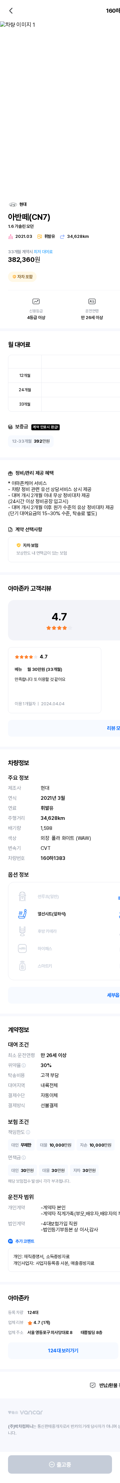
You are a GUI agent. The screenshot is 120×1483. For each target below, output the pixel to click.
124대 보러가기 (63, 1351)
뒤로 (11, 11)
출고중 (64, 1464)
